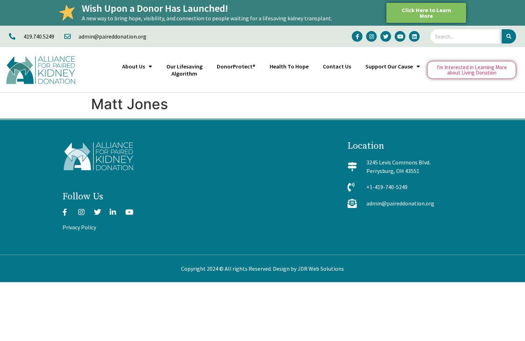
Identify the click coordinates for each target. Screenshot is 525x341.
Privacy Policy (79, 227)
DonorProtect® (236, 66)
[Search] (509, 36)
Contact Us (337, 66)
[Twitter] (385, 36)
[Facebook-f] (357, 36)
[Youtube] (400, 36)
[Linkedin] (414, 36)
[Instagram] (371, 36)
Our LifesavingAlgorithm (184, 70)
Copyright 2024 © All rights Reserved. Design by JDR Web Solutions (262, 268)
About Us (133, 66)
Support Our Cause (389, 66)
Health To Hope (289, 66)
